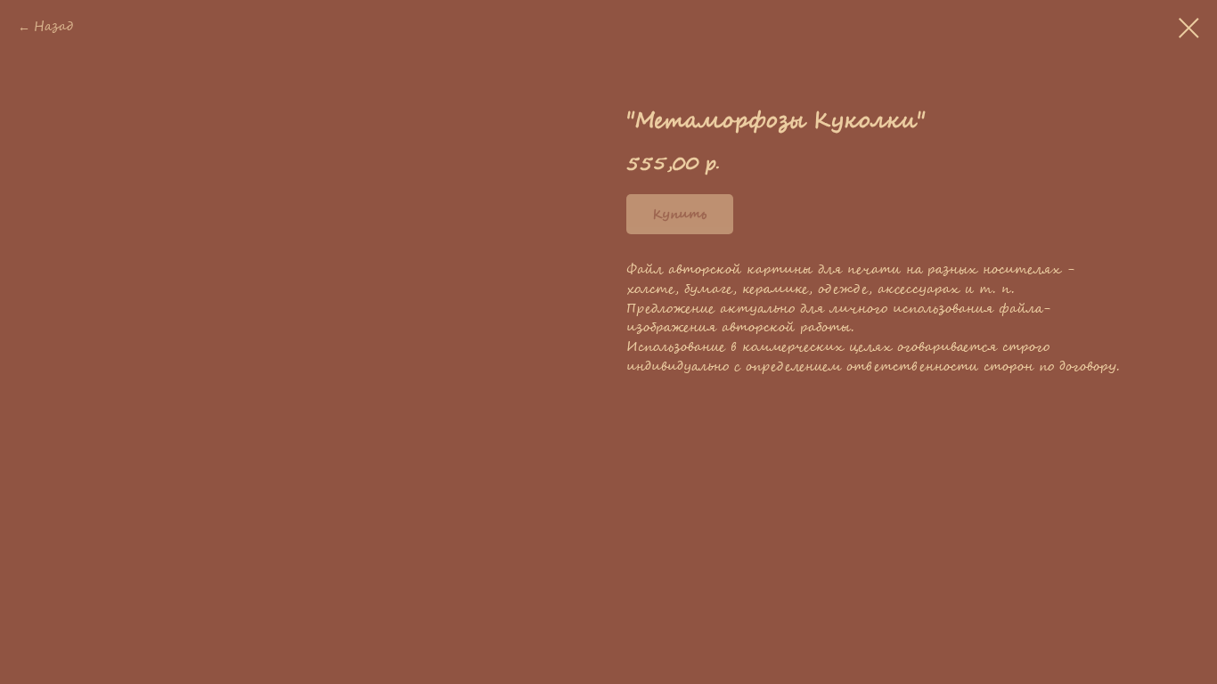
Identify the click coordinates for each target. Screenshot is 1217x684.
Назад (53, 27)
